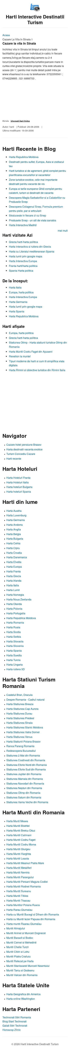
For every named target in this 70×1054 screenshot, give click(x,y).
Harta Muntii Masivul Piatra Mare (25, 863)
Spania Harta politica (21, 270)
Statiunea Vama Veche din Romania (27, 802)
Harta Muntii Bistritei (18, 826)
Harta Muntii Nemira (17, 872)
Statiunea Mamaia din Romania (24, 779)
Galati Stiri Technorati (14, 1025)
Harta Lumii (13, 590)
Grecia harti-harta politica (23, 242)
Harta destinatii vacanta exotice (24, 449)
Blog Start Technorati (14, 1021)
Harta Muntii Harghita (18, 854)
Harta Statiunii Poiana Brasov (23, 741)
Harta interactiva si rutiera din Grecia (30, 246)
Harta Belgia (13, 534)
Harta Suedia (14, 655)
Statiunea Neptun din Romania (24, 788)
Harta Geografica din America (23, 994)
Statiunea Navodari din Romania (25, 783)
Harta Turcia (13, 660)
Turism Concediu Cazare (20, 454)
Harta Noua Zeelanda (18, 599)
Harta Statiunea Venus (19, 737)
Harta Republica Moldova (23, 157)
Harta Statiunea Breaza (19, 704)
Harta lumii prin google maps (25, 256)
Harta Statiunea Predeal (20, 718)
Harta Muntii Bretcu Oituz (20, 830)
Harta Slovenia (15, 646)
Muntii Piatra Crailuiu (18, 956)
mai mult (63, 230)
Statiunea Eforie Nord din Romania (26, 765)
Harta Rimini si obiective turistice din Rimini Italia (37, 370)
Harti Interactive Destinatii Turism (35, 19)
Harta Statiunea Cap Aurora (22, 709)
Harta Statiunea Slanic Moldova (24, 727)
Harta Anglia (13, 529)
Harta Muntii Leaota (17, 858)
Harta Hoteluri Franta (18, 478)
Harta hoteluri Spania (18, 491)
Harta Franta (13, 571)
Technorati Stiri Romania (16, 1017)
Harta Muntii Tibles (17, 896)
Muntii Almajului (15, 928)
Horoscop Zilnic (11, 1030)
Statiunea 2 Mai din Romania (23, 755)
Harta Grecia (13, 576)
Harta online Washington (20, 999)
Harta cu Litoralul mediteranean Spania (31, 251)
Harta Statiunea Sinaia (19, 723)
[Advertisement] (35, 400)
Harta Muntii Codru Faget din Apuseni (30, 351)
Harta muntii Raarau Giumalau (24, 924)
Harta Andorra (14, 525)
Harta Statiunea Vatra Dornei (23, 732)
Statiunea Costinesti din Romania (25, 760)
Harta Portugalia (15, 613)
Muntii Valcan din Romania (21, 975)
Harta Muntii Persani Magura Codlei (27, 882)
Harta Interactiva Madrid (22, 225)
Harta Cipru (13, 548)
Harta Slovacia (14, 641)
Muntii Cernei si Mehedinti (21, 942)
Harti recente (13, 458)
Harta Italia (15, 287)
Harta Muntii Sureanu (18, 891)
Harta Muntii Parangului (20, 877)
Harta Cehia (13, 543)
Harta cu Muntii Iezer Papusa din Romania (30, 919)
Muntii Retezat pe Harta (20, 961)
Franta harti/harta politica (23, 266)
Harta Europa (14, 566)
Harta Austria (13, 511)
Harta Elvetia (13, 562)
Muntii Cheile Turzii (17, 947)
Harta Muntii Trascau (18, 900)
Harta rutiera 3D (15, 669)
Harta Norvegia (15, 595)
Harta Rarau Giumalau (19, 910)
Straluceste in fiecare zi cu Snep (27, 215)
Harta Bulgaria (14, 538)
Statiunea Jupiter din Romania (23, 774)
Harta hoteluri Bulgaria (19, 487)
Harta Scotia (13, 632)
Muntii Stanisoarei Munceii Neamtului (27, 966)
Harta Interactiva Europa (23, 261)
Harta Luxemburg (16, 515)
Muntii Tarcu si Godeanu (20, 970)
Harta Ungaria (14, 664)
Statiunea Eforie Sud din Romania (26, 769)
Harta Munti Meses (17, 821)
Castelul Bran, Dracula (19, 695)
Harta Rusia (13, 627)
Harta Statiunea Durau (19, 713)
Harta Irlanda (13, 580)
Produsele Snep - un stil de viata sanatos (32, 220)
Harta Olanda (14, 604)
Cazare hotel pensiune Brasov (23, 444)
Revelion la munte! (20, 356)
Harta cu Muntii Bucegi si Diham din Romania (32, 914)
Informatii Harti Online (20, 121)
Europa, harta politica (21, 292)
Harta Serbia (13, 636)
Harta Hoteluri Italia (17, 482)
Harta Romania (15, 622)
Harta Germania (18, 302)
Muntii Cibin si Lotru (17, 952)
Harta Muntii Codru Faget (20, 840)
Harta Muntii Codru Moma (21, 844)
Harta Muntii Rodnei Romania (23, 886)
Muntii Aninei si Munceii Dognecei (26, 933)
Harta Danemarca (16, 557)
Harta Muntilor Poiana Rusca (23, 905)
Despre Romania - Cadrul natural (25, 699)
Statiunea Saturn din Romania (23, 797)
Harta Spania (16, 311)
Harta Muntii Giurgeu (18, 849)
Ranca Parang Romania (20, 746)
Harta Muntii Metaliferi (19, 868)
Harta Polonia (14, 608)
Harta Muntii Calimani (18, 835)
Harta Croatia (14, 553)
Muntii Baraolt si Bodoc (19, 938)
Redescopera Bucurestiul (21, 751)
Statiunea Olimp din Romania (23, 793)
